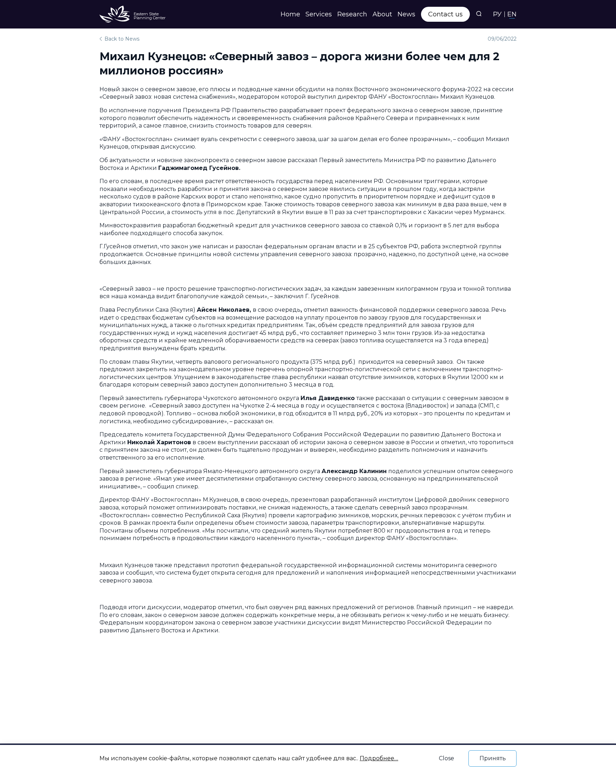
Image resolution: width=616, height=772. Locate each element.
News (406, 14)
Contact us (445, 14)
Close (446, 758)
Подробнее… (379, 758)
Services (319, 14)
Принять (492, 758)
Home (290, 14)
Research (352, 14)
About (382, 14)
